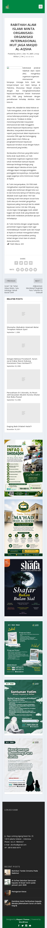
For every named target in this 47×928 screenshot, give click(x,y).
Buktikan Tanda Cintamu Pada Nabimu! (25, 872)
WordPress (23, 922)
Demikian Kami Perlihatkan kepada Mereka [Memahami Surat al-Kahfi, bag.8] (26, 903)
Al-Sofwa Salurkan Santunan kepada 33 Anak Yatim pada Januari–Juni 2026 (24, 882)
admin (18, 54)
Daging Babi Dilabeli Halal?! (19, 426)
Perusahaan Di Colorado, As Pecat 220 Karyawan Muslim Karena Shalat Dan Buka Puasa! (23, 394)
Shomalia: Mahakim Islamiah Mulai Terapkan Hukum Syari (23, 328)
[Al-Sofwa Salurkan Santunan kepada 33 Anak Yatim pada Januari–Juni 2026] (7, 882)
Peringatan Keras (19, 891)
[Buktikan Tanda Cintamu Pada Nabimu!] (7, 872)
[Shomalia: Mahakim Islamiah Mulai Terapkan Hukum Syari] (23, 314)
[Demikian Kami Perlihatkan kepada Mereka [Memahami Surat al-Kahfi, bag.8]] (7, 903)
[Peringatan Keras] (7, 893)
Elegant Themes (22, 919)
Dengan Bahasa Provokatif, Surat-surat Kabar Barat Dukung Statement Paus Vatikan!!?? (22, 361)
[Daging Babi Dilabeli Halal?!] (23, 413)
